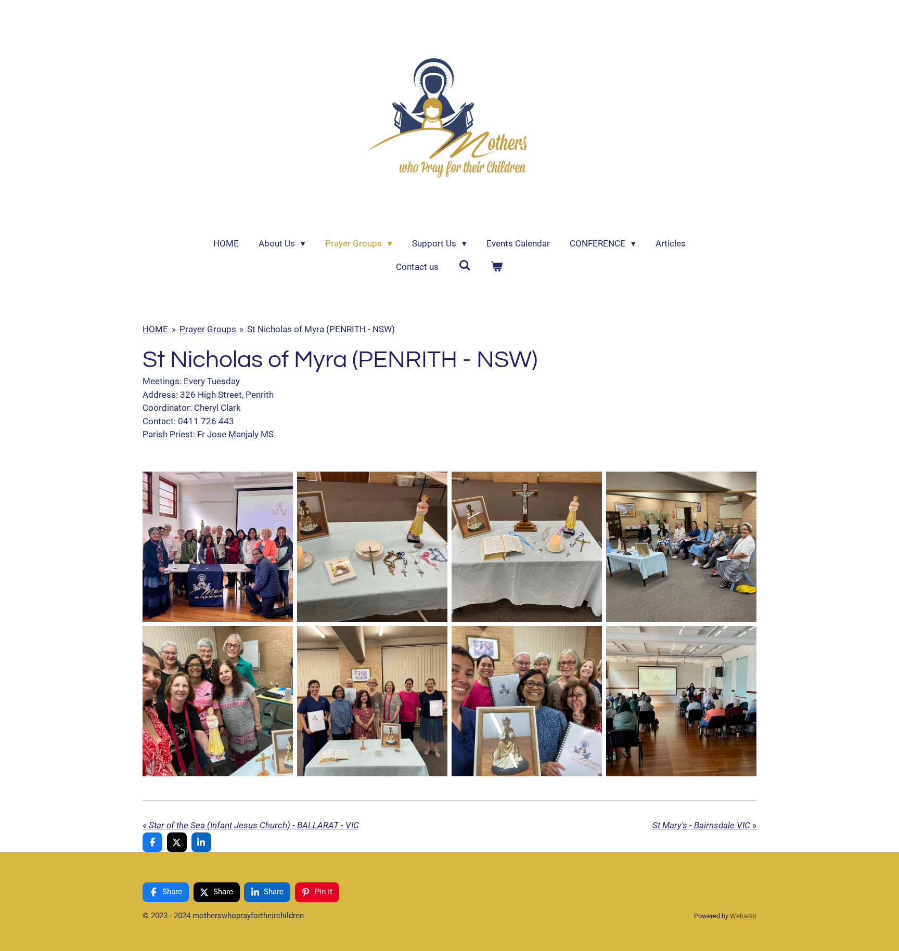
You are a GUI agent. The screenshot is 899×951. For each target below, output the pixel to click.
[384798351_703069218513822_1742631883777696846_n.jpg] (217, 701)
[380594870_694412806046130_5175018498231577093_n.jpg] (372, 701)
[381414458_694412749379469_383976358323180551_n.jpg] (527, 701)
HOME (155, 329)
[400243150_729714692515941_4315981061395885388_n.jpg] (527, 547)
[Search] (464, 265)
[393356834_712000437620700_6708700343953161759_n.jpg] (372, 547)
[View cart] (496, 267)
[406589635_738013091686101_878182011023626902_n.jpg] (681, 547)
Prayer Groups (207, 329)
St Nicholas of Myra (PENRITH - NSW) (321, 329)
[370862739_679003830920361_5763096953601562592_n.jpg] (217, 547)
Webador (743, 916)
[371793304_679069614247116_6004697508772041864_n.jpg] (681, 701)
